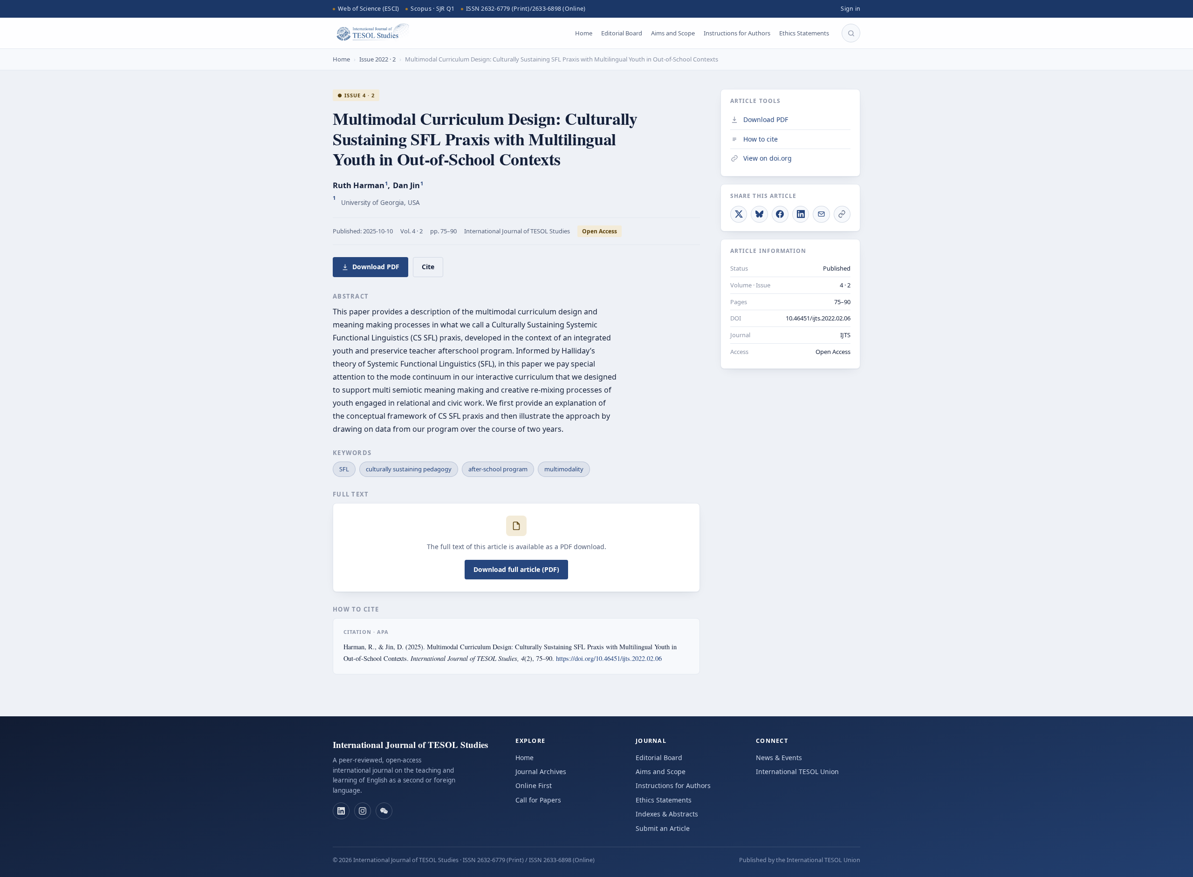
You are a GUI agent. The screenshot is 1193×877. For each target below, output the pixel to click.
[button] (341, 810)
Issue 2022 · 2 (377, 59)
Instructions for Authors (737, 33)
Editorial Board (621, 33)
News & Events (779, 757)
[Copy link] (842, 213)
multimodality (563, 469)
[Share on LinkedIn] (800, 213)
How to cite (760, 138)
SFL (344, 469)
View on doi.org (767, 158)
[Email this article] (821, 213)
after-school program (498, 469)
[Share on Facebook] (780, 213)
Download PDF (375, 266)
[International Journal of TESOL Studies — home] (371, 33)
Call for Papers (538, 799)
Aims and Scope (673, 33)
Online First (533, 785)
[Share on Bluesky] (759, 213)
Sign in (850, 9)
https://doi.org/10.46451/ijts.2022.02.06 (609, 658)
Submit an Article (663, 828)
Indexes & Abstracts (667, 813)
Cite (428, 266)
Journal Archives (540, 771)
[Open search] (851, 33)
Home (583, 33)
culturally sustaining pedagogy (409, 469)
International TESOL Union (797, 771)
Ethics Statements (804, 33)
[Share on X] (738, 213)
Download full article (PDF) (516, 569)
